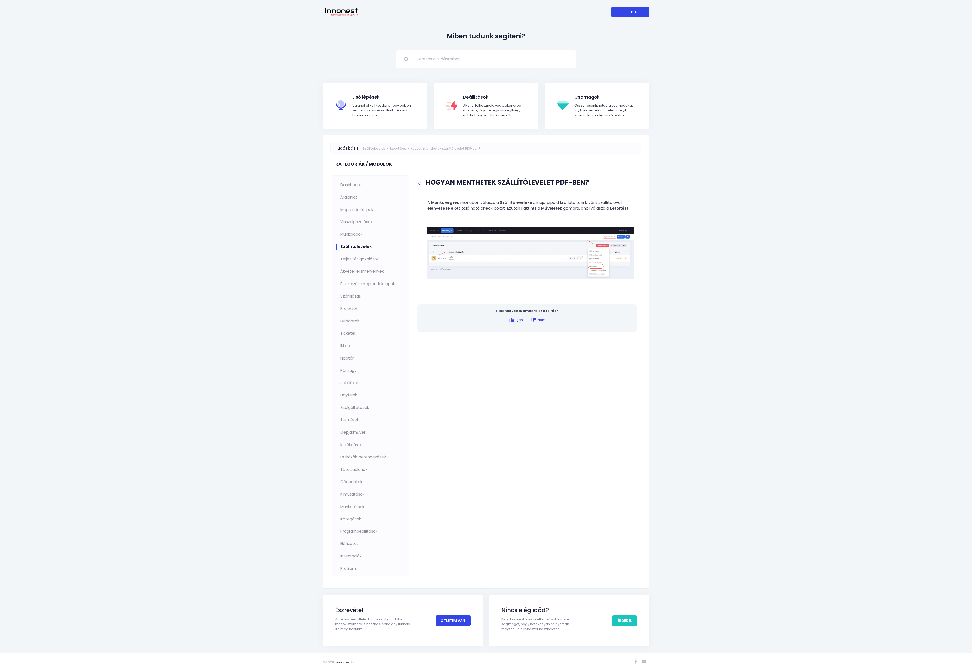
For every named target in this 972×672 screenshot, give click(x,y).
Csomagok (586, 97)
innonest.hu (345, 662)
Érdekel (624, 620)
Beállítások (475, 97)
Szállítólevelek (374, 148)
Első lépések (365, 97)
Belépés (630, 11)
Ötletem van (453, 620)
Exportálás (398, 148)
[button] (527, 183)
